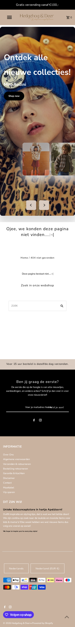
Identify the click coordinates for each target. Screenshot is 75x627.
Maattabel (8, 487)
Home (24, 258)
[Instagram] (40, 421)
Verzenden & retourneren (17, 464)
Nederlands (16, 568)
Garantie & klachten (14, 473)
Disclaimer (9, 478)
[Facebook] (34, 421)
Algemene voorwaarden (16, 459)
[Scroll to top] (66, 617)
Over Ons (8, 454)
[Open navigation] (9, 17)
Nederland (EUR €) (47, 568)
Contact (7, 483)
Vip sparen (9, 492)
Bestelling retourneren (15, 468)
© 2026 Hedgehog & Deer (16, 623)
